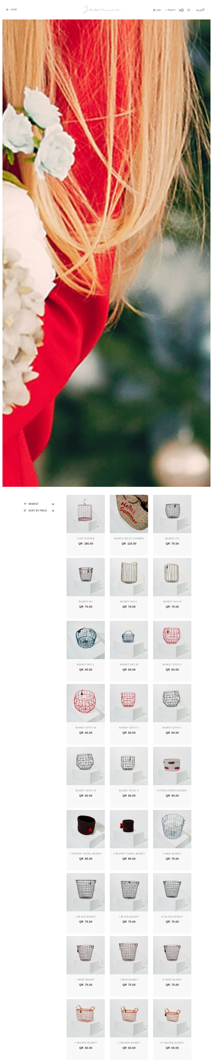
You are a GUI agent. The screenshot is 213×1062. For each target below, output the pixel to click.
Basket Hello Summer (129, 538)
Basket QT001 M (86, 790)
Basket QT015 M (86, 727)
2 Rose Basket (129, 979)
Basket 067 (86, 601)
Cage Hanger (86, 538)
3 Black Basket (86, 916)
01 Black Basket (172, 916)
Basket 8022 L (86, 664)
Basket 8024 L (129, 601)
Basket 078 (172, 538)
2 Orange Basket (129, 1042)
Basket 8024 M (172, 601)
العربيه (200, 9)
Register (172, 10)
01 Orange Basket (172, 1042)
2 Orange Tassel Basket (129, 853)
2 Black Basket (129, 916)
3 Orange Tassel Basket (86, 853)
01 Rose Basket (172, 979)
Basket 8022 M (129, 664)
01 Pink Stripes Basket (172, 790)
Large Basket (172, 853)
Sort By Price (37, 510)
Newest (33, 504)
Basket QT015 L (172, 664)
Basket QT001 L (172, 727)
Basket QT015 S (129, 727)
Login (158, 10)
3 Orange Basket (86, 1042)
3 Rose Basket (86, 979)
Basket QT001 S (129, 790)
